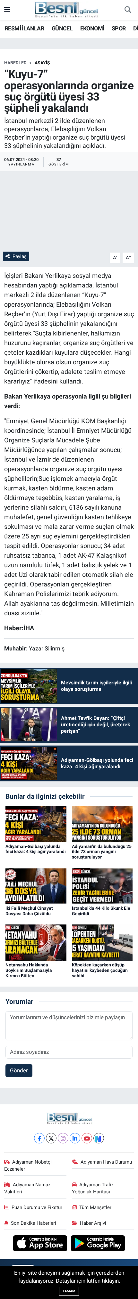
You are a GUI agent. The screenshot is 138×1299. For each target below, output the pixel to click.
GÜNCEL (62, 28)
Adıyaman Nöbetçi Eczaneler (28, 1165)
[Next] (98, 1138)
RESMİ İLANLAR (24, 28)
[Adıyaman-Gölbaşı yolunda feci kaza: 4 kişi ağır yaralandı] (35, 823)
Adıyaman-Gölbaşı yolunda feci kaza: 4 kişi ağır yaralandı (35, 849)
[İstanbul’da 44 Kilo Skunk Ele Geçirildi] (102, 886)
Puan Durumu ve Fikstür (37, 1207)
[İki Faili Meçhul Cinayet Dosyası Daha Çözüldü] (35, 886)
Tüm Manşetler (95, 1207)
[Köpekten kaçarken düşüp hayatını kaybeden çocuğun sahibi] (102, 942)
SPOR (119, 28)
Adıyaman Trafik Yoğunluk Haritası (93, 1188)
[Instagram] (63, 1138)
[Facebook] (39, 1138)
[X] (51, 1138)
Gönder (19, 1070)
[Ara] (128, 10)
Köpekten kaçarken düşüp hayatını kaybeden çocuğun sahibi (100, 970)
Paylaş (20, 256)
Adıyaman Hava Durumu (106, 1162)
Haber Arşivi (93, 1223)
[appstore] (41, 1244)
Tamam (69, 1291)
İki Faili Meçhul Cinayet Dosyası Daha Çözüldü (29, 911)
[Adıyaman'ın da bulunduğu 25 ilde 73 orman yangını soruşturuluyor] (102, 823)
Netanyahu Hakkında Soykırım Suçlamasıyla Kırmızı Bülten (28, 970)
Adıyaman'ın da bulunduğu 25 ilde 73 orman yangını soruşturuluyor (102, 852)
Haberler (15, 62)
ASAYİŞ (42, 62)
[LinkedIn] (75, 1138)
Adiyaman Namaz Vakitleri (27, 1188)
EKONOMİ (92, 28)
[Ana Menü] (7, 10)
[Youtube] (87, 1138)
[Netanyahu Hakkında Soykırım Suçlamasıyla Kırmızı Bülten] (35, 942)
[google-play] (98, 1244)
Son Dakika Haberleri (33, 1223)
